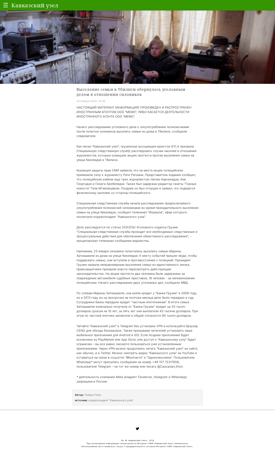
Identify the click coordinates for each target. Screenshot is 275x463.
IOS (136, 335)
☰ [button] (5, 5)
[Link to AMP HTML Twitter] (137, 429)
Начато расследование (115, 282)
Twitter (105, 353)
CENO (81, 330)
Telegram (126, 326)
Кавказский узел (105, 146)
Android (124, 335)
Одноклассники (159, 357)
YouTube (188, 353)
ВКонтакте (134, 357)
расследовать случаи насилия (154, 151)
